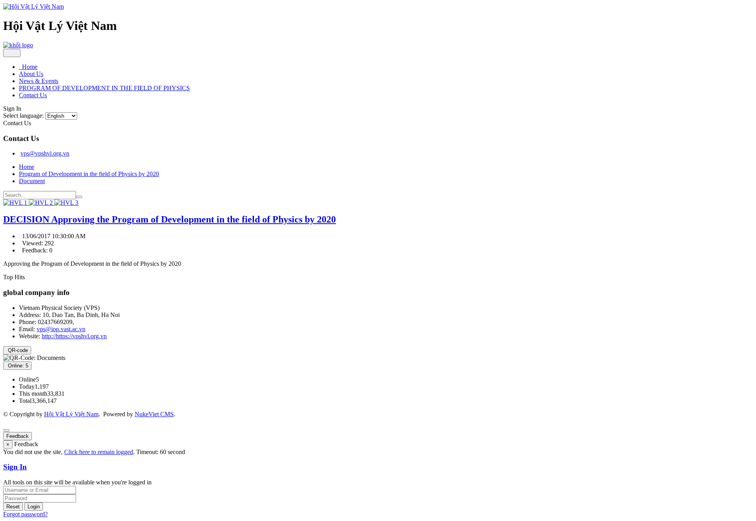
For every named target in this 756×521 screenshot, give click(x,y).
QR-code (17, 350)
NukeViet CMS (154, 414)
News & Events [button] (38, 81)
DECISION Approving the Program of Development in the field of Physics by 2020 (169, 219)
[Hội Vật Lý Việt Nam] (33, 6)
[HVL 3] (66, 202)
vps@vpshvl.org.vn (44, 153)
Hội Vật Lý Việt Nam (71, 414)
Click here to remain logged (98, 452)
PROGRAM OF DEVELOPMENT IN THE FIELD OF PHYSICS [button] (104, 88)
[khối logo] (18, 45)
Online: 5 (17, 366)
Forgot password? (25, 514)
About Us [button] (31, 73)
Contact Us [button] (33, 95)
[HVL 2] (41, 202)
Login (34, 507)
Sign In (15, 467)
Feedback (17, 436)
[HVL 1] (16, 202)
